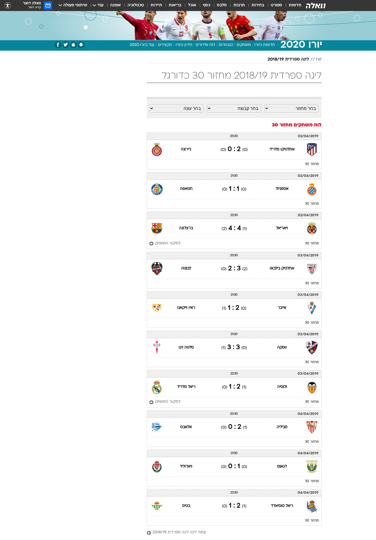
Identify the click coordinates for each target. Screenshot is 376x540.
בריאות (175, 5)
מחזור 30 (312, 164)
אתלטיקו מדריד (282, 149)
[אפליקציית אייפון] (73, 44)
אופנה (115, 5)
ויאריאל (282, 228)
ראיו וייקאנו (186, 308)
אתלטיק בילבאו (282, 268)
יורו (318, 59)
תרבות (239, 5)
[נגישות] (7, 5)
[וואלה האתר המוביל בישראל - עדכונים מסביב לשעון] (316, 5)
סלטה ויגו (186, 347)
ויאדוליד (186, 466)
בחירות (258, 5)
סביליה (282, 427)
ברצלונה (186, 228)
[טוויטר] (65, 44)
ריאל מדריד (186, 387)
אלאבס (186, 427)
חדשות (295, 5)
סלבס (222, 5)
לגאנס (282, 466)
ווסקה (282, 347)
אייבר (282, 308)
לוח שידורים (205, 45)
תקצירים (165, 45)
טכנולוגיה (135, 5)
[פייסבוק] (58, 44)
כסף (206, 5)
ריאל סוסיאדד (282, 506)
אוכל (192, 5)
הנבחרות (226, 45)
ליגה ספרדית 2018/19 (288, 59)
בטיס (186, 506)
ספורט (276, 5)
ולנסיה (282, 387)
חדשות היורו (264, 45)
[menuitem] (291, 5)
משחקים (244, 45)
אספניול (282, 189)
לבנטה (186, 268)
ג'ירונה (186, 149)
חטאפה (186, 189)
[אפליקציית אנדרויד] (81, 44)
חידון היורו (184, 45)
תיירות (156, 5)
